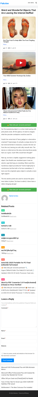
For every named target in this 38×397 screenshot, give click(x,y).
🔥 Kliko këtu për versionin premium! (19, 125)
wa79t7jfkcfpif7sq (8, 250)
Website (3, 346)
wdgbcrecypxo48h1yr (10, 238)
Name (3, 330)
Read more (13, 216)
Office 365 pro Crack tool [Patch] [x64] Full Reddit (17, 378)
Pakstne (4, 3)
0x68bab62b (6, 213)
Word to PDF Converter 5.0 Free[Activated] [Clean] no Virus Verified (18, 283)
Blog (3, 210)
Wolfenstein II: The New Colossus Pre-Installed (16, 387)
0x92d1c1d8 (6, 226)
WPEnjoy (26, 393)
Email (3, 338)
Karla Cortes (13, 196)
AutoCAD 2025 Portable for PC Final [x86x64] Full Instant (16, 264)
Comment (4, 308)
